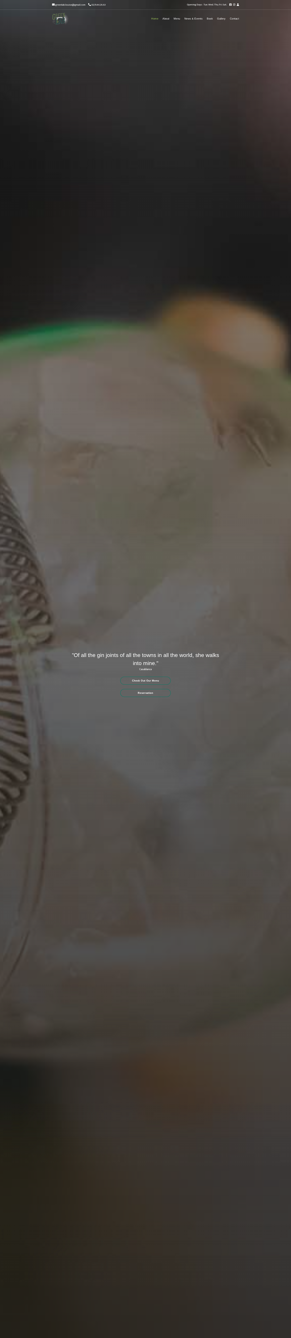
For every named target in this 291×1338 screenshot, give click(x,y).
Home (154, 18)
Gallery (221, 18)
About (166, 18)
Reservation (145, 692)
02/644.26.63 (98, 5)
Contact (234, 18)
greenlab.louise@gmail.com (70, 5)
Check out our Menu (145, 680)
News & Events (193, 18)
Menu (177, 18)
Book (210, 18)
